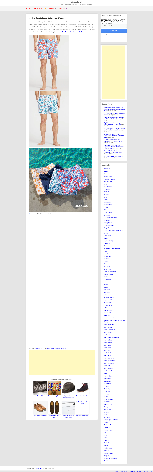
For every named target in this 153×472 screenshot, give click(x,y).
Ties (105, 432)
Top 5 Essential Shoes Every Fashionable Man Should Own (112, 123)
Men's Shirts (107, 348)
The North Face (108, 425)
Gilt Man (106, 259)
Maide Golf (107, 315)
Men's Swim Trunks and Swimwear (56, 348)
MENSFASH (39, 468)
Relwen (106, 396)
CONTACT (132, 471)
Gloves (106, 261)
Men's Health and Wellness (111, 337)
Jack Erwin (107, 289)
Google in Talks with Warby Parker (68, 416)
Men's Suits (107, 366)
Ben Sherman (108, 187)
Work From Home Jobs (110, 458)
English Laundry (108, 241)
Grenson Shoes (108, 274)
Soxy (105, 414)
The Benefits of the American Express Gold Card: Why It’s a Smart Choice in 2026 (114, 147)
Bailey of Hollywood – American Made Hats (68, 396)
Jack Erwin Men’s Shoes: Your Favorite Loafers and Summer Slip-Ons (114, 129)
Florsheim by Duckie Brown (112, 248)
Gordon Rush (107, 269)
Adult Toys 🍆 (63, 8)
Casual (106, 207)
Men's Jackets (108, 340)
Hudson (106, 284)
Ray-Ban (106, 394)
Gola (105, 264)
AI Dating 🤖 (52, 8)
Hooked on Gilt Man (40, 396)
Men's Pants (107, 345)
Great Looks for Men (110, 271)
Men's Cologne (108, 327)
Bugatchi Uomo (108, 205)
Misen (105, 373)
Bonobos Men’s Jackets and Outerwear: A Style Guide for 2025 (113, 140)
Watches (106, 450)
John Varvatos (108, 302)
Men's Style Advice (109, 360)
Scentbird (107, 402)
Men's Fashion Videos (110, 335)
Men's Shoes (107, 350)
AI (104, 174)
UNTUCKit (106, 440)
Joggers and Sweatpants (111, 300)
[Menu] (26, 3)
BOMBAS (106, 192)
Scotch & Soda (108, 404)
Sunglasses (107, 417)
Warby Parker (108, 448)
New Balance (107, 384)
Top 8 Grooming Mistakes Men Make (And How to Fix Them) (114, 118)
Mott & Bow (107, 381)
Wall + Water (107, 443)
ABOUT (117, 471)
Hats (105, 282)
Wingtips (106, 456)
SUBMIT (139, 471)
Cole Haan (107, 215)
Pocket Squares (108, 389)
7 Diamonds (107, 169)
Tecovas (106, 422)
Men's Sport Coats (109, 358)
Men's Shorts (107, 353)
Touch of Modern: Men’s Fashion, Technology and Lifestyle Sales (113, 151)
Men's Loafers (108, 342)
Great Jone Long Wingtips (40, 415)
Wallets (106, 445)
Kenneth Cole (108, 305)
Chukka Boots (108, 212)
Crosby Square (108, 223)
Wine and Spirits (108, 453)
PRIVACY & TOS (148, 471)
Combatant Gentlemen (110, 217)
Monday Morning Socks (54, 396)
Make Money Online (109, 318)
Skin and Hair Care (109, 409)
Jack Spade (107, 292)
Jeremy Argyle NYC (109, 297)
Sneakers (106, 412)
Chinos (106, 210)
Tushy (105, 438)
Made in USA (107, 313)
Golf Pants (107, 266)
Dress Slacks (107, 235)
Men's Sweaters (108, 368)
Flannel (106, 246)
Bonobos (37, 348)
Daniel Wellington (109, 225)
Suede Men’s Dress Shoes (54, 416)
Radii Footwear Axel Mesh (82, 415)
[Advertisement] (62, 362)
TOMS (105, 435)
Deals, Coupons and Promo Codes (113, 230)
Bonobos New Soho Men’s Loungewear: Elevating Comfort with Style (114, 135)
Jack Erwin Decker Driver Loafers (113, 156)
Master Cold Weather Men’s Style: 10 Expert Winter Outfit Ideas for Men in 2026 (114, 109)
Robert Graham (108, 399)
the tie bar (107, 427)
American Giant (108, 181)
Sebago (106, 407)
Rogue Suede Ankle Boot (82, 396)
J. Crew (106, 287)
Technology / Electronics (111, 420)
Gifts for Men (107, 256)
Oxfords (106, 386)
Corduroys (107, 220)
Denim (106, 233)
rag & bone (107, 391)
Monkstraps (107, 378)
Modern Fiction (108, 376)
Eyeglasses (107, 243)
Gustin (106, 277)
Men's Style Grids (109, 363)
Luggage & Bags (108, 310)
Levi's (105, 307)
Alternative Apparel (109, 179)
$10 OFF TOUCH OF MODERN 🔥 (36, 8)
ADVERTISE (124, 471)
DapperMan (107, 228)
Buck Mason (107, 202)
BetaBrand (107, 189)
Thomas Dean (108, 430)
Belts (105, 184)
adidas (106, 171)
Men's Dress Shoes (109, 330)
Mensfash (76, 2)
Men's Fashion (108, 332)
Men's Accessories (109, 324)
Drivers (106, 238)
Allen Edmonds (108, 176)
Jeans (105, 295)
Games (106, 253)
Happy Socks (107, 279)
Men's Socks (107, 355)
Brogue (106, 199)
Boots (105, 197)
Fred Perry (107, 251)
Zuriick (106, 461)
